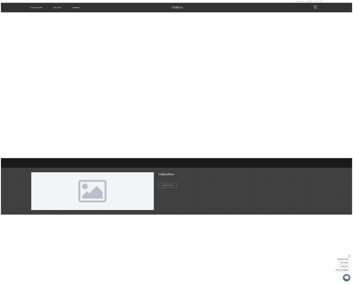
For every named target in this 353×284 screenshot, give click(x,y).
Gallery (57, 7)
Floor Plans (36, 7)
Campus (76, 7)
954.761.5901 (299, 1)
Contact (310, 1)
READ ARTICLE (167, 185)
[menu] (315, 7)
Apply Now (319, 1)
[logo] (177, 7)
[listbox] (11, 163)
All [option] (11, 163)
